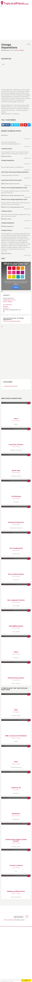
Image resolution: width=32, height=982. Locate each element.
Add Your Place (18, 917)
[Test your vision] (16, 276)
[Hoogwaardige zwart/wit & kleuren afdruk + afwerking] (16, 454)
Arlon (14, 789)
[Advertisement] (16, 23)
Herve (13, 867)
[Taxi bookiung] (16, 480)
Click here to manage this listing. (11, 321)
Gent (14, 712)
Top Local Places (9, 920)
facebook (5, 306)
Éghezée (14, 815)
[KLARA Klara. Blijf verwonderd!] (16, 746)
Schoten (16, 50)
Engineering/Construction (11, 386)
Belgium (22, 50)
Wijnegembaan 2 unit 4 (9, 300)
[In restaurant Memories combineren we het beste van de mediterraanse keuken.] (16, 506)
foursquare (6, 308)
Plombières (13, 738)
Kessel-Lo (14, 893)
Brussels (14, 764)
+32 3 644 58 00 (7, 304)
